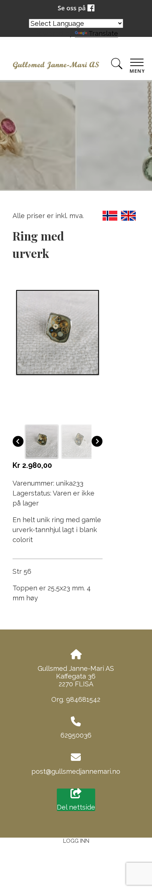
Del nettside (76, 807)
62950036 (76, 735)
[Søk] (116, 65)
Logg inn (76, 841)
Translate (103, 33)
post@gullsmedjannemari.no (75, 771)
